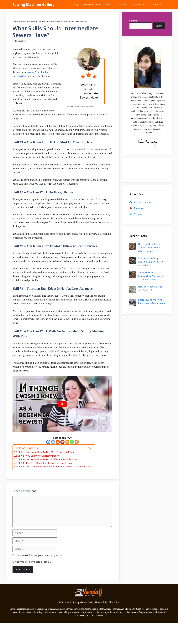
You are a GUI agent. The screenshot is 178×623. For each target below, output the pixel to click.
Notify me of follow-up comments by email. (39, 555)
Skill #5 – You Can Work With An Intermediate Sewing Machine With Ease (54, 466)
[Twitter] (53, 442)
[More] (77, 442)
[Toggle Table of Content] (89, 448)
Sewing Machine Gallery (34, 4)
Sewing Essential (92, 4)
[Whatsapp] (72, 442)
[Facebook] (48, 442)
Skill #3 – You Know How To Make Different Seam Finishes (46, 459)
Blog (76, 4)
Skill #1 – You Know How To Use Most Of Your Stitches (45, 452)
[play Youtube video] (62, 404)
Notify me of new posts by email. (33, 561)
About (108, 4)
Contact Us (157, 4)
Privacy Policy (140, 4)
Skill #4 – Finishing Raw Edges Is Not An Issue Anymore (45, 463)
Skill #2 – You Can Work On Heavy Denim (37, 455)
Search (133, 20)
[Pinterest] (62, 442)
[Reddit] (58, 442)
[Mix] (67, 442)
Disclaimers (122, 4)
